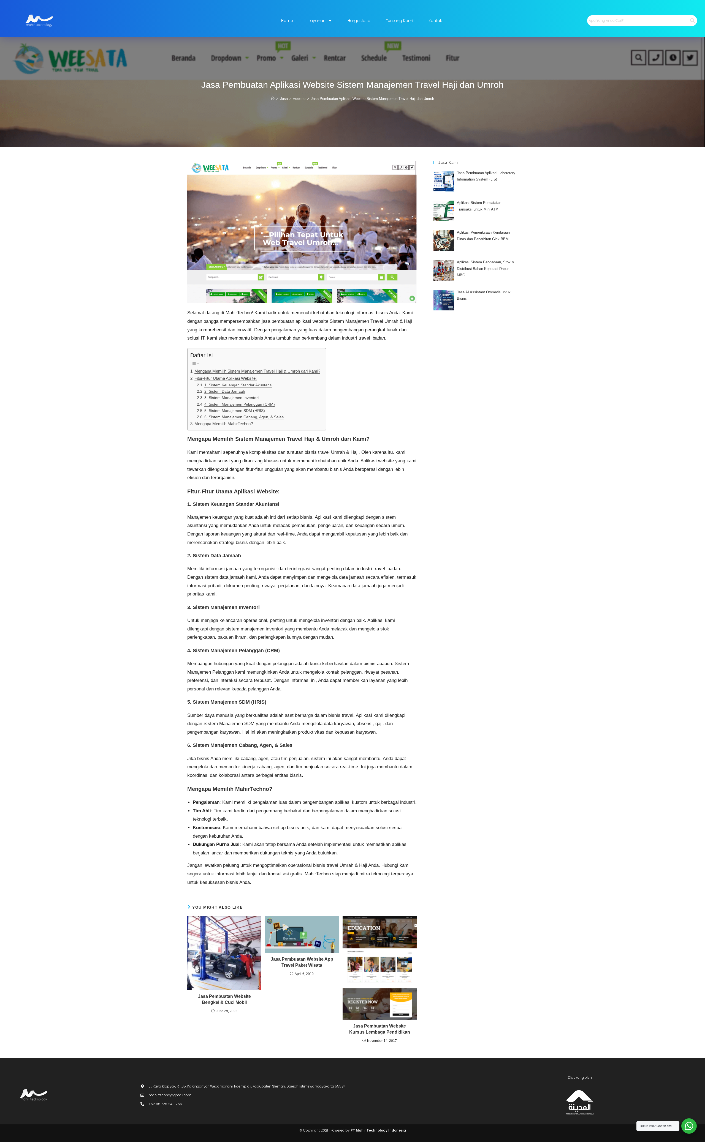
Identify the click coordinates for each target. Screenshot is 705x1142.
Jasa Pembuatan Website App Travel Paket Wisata (302, 962)
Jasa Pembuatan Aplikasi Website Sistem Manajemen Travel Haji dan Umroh (372, 99)
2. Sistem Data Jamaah (224, 391)
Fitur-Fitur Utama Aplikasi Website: (225, 378)
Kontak (435, 20)
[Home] (273, 99)
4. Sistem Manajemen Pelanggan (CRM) (239, 404)
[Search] (692, 20)
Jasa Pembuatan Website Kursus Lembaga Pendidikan (379, 1029)
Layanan (317, 20)
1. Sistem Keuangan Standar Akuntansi (238, 385)
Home (287, 20)
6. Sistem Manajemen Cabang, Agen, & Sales (244, 417)
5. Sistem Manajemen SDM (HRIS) (234, 411)
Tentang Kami (399, 20)
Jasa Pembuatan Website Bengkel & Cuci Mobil (224, 999)
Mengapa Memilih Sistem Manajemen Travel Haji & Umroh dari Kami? (257, 371)
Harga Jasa (359, 20)
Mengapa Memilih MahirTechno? (223, 423)
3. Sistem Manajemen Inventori (231, 398)
